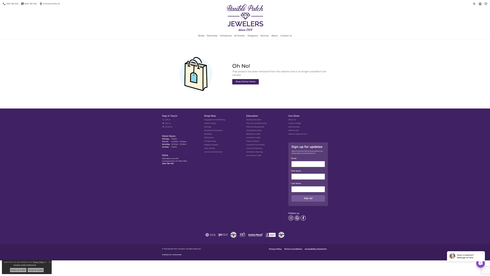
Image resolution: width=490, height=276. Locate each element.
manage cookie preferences (25, 265)
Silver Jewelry (209, 148)
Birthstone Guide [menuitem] (253, 134)
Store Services (294, 127)
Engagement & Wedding (214, 120)
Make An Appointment (297, 134)
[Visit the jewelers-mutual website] (255, 235)
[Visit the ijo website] (223, 235)
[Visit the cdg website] (233, 235)
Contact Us (286, 36)
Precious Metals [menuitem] (252, 141)
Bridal (201, 36)
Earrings (207, 127)
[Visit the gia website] (210, 235)
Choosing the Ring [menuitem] (253, 130)
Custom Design (294, 123)
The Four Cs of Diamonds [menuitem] (256, 123)
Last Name (296, 183)
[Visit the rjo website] (242, 235)
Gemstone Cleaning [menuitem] (254, 152)
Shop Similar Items (245, 82)
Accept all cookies (35, 270)
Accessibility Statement (316, 249)
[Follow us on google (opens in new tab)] (297, 218)
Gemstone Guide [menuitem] (253, 138)
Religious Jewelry (211, 145)
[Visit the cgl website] (281, 235)
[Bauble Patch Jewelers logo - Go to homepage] (245, 17)
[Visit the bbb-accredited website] (270, 235)
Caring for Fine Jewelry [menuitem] (255, 145)
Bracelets (208, 134)
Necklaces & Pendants (213, 130)
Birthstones (209, 138)
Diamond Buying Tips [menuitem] (255, 127)
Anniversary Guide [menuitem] (253, 155)
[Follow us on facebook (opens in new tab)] (303, 218)
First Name (296, 171)
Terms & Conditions (293, 249)
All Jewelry (239, 36)
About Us (292, 120)
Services (264, 36)
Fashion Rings (210, 123)
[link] (10, 3)
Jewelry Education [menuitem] (253, 120)
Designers (253, 36)
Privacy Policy (275, 249)
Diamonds (212, 36)
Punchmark (176, 255)
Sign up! (308, 198)
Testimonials (293, 130)
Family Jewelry (210, 141)
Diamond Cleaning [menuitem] (254, 148)
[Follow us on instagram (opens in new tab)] (290, 218)
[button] (474, 3)
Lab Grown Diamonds (213, 152)
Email (293, 158)
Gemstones (226, 36)
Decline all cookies (18, 270)
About (274, 36)
